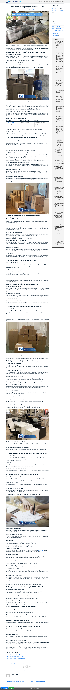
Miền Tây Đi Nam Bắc (56, 26)
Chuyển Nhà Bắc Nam (48, 1)
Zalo (11, 688)
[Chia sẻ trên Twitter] (25, 667)
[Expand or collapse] (63, 39)
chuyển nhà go (41, 550)
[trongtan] (13, 2)
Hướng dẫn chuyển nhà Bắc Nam (58, 23)
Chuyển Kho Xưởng (55, 8)
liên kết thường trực (37, 670)
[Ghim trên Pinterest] (29, 667)
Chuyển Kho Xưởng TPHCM (57, 10)
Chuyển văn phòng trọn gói (10, 122)
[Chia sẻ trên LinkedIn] (31, 667)
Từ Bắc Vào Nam (55, 33)
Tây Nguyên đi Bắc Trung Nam (57, 30)
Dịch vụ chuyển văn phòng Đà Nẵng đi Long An (38, 681)
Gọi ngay (4, 688)
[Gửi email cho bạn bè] (27, 667)
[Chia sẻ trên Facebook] (23, 667)
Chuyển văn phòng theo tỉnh (27, 5)
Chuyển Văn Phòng (57, 1)
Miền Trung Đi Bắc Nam (56, 28)
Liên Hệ (63, 1)
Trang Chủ (41, 1)
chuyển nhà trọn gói (15, 570)
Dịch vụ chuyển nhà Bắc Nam (57, 19)
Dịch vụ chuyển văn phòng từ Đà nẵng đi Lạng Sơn (16, 681)
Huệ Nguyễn (32, 9)
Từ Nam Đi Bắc (55, 35)
